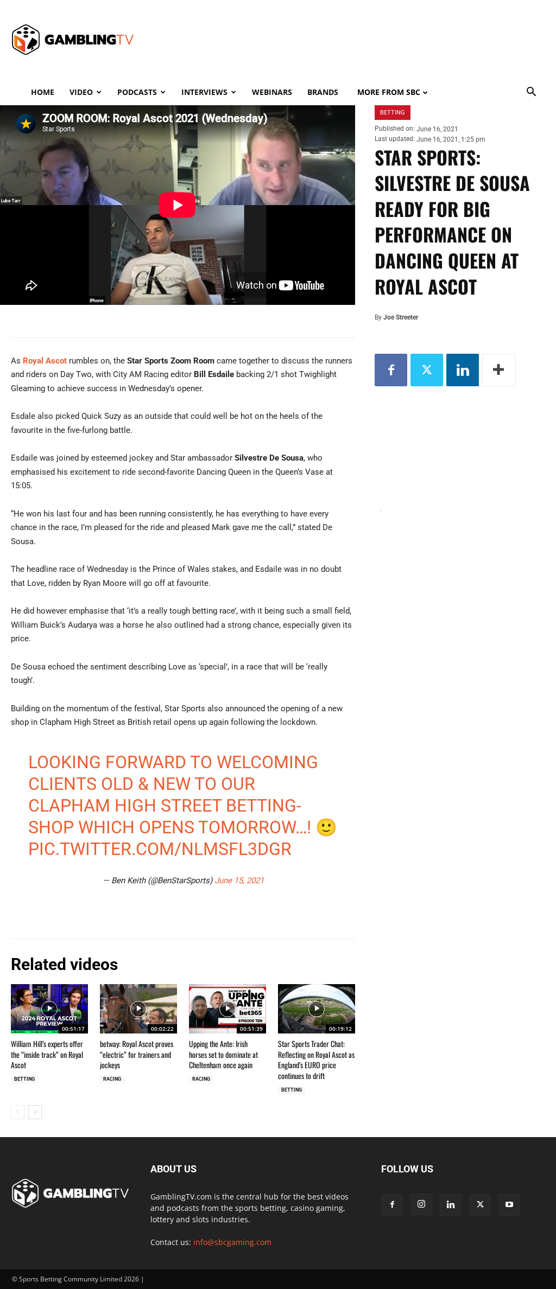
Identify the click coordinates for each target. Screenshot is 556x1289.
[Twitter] (426, 370)
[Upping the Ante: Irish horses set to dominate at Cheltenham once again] (227, 1008)
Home (42, 92)
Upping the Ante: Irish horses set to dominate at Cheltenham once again (223, 1054)
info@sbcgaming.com (232, 1242)
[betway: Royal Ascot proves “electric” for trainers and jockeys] (138, 1008)
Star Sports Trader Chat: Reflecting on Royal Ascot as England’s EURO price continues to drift (316, 1059)
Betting (24, 1079)
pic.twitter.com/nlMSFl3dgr (160, 849)
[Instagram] (421, 1204)
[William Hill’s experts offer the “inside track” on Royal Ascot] (49, 1008)
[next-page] (35, 1112)
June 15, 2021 (239, 880)
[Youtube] (509, 1205)
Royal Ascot (45, 361)
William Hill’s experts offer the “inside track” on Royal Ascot (47, 1054)
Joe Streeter (400, 317)
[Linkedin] (462, 370)
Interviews (204, 92)
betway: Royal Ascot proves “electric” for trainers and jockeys (136, 1054)
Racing (112, 1079)
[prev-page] (17, 1112)
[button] (531, 93)
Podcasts (137, 92)
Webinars (272, 92)
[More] (499, 370)
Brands (322, 92)
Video (81, 92)
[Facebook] (391, 370)
